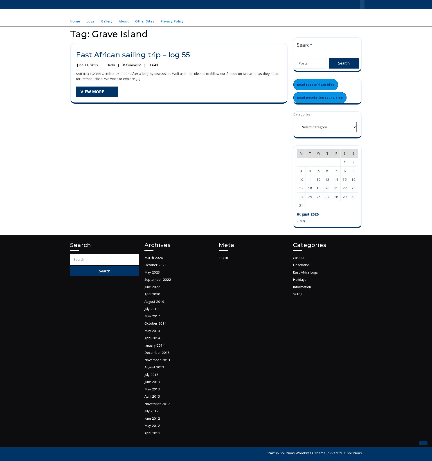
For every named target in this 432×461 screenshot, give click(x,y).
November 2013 (157, 360)
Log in (223, 257)
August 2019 (154, 301)
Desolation (301, 265)
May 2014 (152, 330)
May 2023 (152, 272)
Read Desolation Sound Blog (320, 98)
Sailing (297, 294)
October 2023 (155, 265)
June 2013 (152, 381)
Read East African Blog (315, 85)
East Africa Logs (305, 272)
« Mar (301, 221)
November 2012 (157, 403)
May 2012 (152, 425)
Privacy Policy (172, 21)
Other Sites (144, 21)
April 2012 (152, 433)
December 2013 (157, 352)
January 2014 (154, 345)
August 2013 (154, 367)
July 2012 (151, 411)
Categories (301, 114)
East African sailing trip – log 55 (133, 54)
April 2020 (152, 294)
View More (99, 93)
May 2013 (152, 389)
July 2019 (151, 308)
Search (305, 44)
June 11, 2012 (88, 65)
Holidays (299, 279)
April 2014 (152, 338)
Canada (298, 257)
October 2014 (155, 323)
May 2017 (152, 316)
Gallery (106, 21)
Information (302, 287)
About (124, 21)
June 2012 (152, 418)
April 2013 (152, 396)
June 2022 (152, 287)
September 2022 (157, 279)
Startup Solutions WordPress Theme (296, 453)
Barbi (111, 65)
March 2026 (153, 257)
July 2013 (151, 374)
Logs (90, 21)
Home (75, 21)
